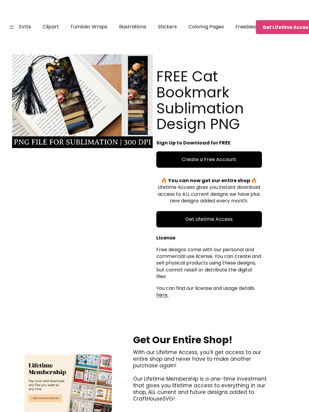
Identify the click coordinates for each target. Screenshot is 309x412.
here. (162, 294)
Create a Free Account (209, 159)
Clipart (51, 26)
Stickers (167, 26)
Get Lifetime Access (209, 219)
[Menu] (12, 27)
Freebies (245, 26)
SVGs (25, 26)
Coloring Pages (206, 26)
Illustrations (132, 26)
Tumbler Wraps (88, 26)
